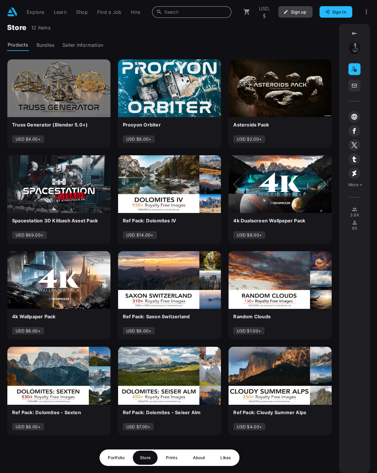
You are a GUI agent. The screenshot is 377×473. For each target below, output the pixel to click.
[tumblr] (354, 159)
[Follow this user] (354, 69)
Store (145, 457)
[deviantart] (354, 173)
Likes (225, 457)
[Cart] (246, 12)
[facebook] (354, 131)
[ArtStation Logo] (12, 11)
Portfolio (116, 457)
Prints (172, 457)
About (199, 457)
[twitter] (354, 145)
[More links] (366, 12)
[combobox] (192, 12)
